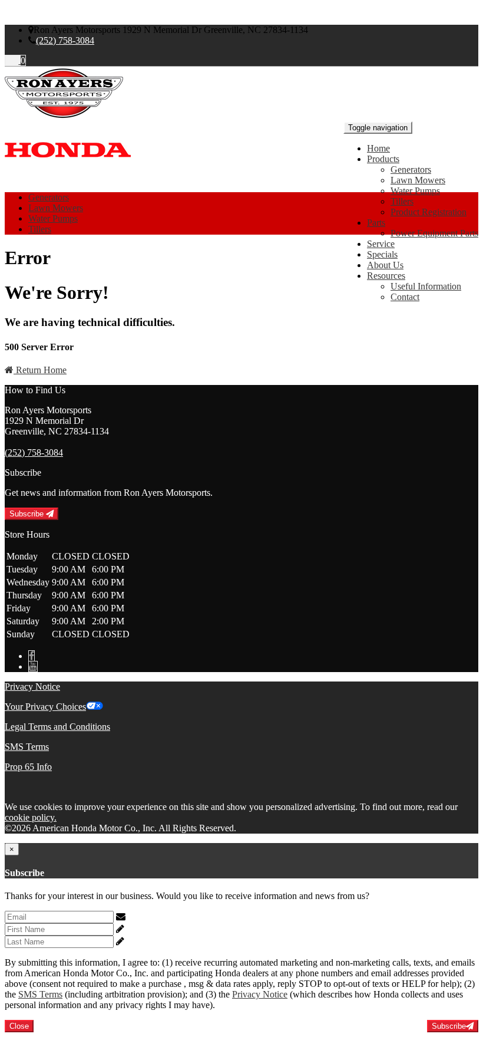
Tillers (402, 201)
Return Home (40, 370)
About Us (385, 265)
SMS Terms (27, 747)
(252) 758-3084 (65, 40)
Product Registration (429, 212)
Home (378, 148)
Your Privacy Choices (45, 707)
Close (19, 1026)
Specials (382, 254)
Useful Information (426, 286)
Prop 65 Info (28, 767)
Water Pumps (415, 191)
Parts (376, 223)
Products (383, 159)
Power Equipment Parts (434, 233)
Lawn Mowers (418, 180)
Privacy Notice (32, 687)
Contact (405, 297)
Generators (411, 169)
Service (381, 244)
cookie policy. (31, 817)
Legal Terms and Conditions (57, 727)
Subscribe (27, 513)
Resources (386, 276)
